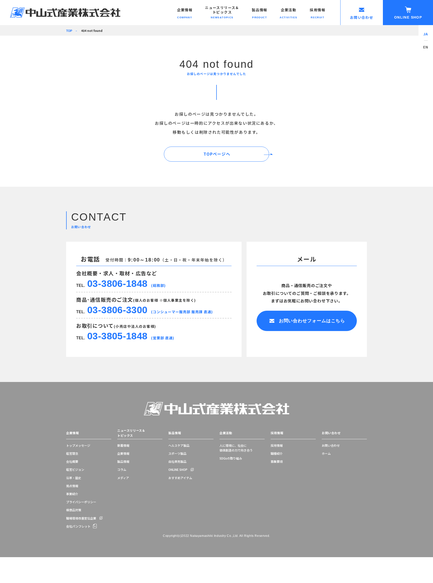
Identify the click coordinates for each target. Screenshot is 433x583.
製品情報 (123, 461)
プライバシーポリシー (81, 502)
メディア (123, 478)
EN (425, 46)
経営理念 (72, 453)
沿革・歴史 (73, 478)
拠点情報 (72, 486)
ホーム (326, 453)
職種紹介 (277, 453)
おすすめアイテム (180, 478)
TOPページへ (216, 154)
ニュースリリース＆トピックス (131, 432)
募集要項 (277, 461)
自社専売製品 (177, 461)
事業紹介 (72, 494)
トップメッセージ (78, 445)
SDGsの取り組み (231, 458)
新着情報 (123, 445)
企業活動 (226, 433)
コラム (121, 469)
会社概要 (72, 461)
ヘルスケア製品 (178, 445)
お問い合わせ (331, 433)
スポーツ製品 (177, 453)
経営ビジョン (75, 469)
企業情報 (72, 433)
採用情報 (277, 433)
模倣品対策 (73, 510)
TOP (69, 31)
